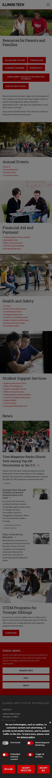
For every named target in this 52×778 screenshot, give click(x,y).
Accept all (43, 769)
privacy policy (28, 737)
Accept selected (26, 769)
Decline (8, 769)
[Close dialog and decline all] (50, 722)
